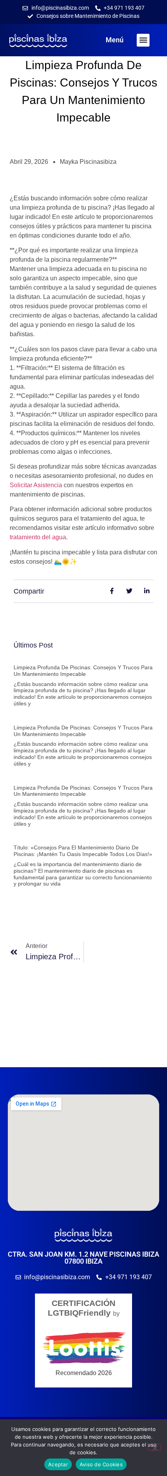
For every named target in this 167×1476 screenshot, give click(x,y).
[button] (143, 40)
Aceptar (58, 1464)
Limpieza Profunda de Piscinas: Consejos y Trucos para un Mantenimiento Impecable (83, 670)
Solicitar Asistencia (36, 485)
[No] (154, 1447)
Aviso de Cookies (101, 1464)
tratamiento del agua (38, 537)
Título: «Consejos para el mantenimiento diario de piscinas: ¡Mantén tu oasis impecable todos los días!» (83, 850)
